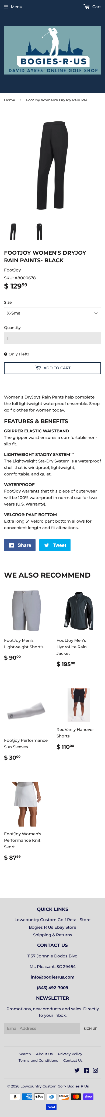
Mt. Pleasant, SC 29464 (53, 966)
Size (8, 302)
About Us (44, 1054)
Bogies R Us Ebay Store (52, 927)
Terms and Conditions (38, 1060)
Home (9, 100)
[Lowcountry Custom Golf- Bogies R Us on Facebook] (86, 1071)
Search (25, 1054)
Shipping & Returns (52, 934)
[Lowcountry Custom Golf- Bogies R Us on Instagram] (95, 1071)
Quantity (12, 327)
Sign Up (90, 1029)
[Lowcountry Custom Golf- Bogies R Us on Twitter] (77, 1071)
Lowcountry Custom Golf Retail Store (52, 919)
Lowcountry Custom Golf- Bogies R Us (54, 1086)
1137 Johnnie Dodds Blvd (52, 956)
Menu (16, 6)
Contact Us (73, 1060)
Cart (96, 6)
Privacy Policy (70, 1054)
